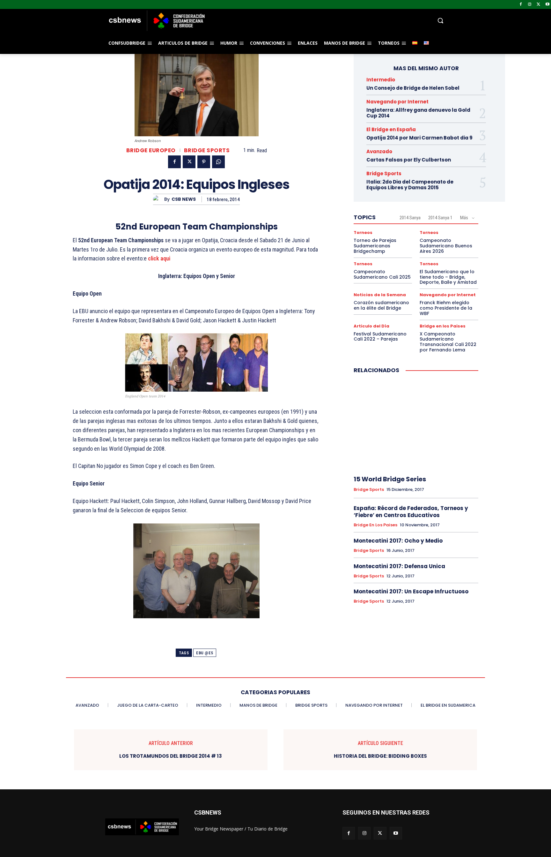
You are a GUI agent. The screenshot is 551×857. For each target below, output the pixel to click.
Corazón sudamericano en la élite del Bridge (381, 305)
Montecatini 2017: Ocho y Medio (398, 541)
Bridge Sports (207, 150)
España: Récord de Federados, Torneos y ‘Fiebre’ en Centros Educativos (411, 511)
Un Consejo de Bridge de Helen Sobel (412, 88)
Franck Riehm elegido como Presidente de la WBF (446, 308)
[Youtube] (547, 4)
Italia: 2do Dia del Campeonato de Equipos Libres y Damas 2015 (409, 184)
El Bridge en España (391, 129)
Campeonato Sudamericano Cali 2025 (382, 274)
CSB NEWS (184, 199)
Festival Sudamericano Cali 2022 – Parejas (380, 336)
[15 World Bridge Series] (416, 425)
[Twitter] (538, 4)
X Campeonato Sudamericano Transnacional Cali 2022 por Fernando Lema (448, 342)
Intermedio (380, 79)
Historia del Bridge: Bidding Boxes (380, 756)
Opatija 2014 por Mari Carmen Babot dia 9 (419, 137)
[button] (326, 20)
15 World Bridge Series (390, 479)
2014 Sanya (410, 218)
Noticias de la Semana (380, 295)
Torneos (363, 232)
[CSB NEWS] (158, 199)
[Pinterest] (203, 161)
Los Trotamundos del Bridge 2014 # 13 (170, 756)
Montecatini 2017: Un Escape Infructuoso (411, 591)
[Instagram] (529, 4)
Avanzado (379, 151)
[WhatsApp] (218, 161)
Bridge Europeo (151, 150)
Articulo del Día (371, 326)
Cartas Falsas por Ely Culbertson (408, 159)
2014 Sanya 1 (440, 218)
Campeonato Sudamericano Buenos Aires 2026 (446, 245)
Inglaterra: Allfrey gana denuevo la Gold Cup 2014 (418, 113)
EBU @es (204, 652)
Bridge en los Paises (443, 326)
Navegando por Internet (397, 101)
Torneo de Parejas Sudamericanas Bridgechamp (375, 245)
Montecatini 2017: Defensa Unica (399, 566)
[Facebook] (521, 4)
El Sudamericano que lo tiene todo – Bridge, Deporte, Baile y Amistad (448, 277)
